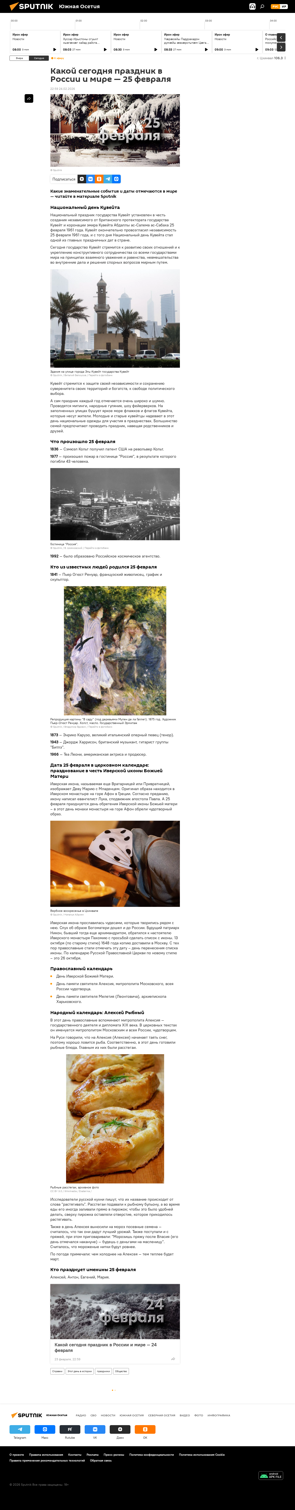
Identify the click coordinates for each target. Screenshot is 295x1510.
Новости (18, 39)
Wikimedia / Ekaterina (77, 1191)
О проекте (17, 1455)
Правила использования (46, 1455)
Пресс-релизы (114, 1455)
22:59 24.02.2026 (62, 89)
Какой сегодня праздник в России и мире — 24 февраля (106, 1347)
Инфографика (219, 1415)
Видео (185, 1415)
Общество (121, 1371)
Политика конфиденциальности (151, 1455)
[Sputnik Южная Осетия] (33, 12)
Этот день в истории (80, 1371)
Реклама (92, 1455)
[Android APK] (270, 1476)
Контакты (74, 1455)
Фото (198, 1415)
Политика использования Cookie (202, 1455)
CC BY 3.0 (56, 1191)
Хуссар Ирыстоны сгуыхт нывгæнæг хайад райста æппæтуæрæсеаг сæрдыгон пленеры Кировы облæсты (83, 44)
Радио (81, 1415)
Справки (57, 1371)
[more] (173, 1358)
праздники (103, 1371)
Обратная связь (101, 1460)
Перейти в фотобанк (101, 375)
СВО (93, 1415)
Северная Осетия (161, 1415)
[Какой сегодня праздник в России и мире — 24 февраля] (115, 1311)
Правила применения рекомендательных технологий (47, 1460)
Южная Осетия (132, 1415)
